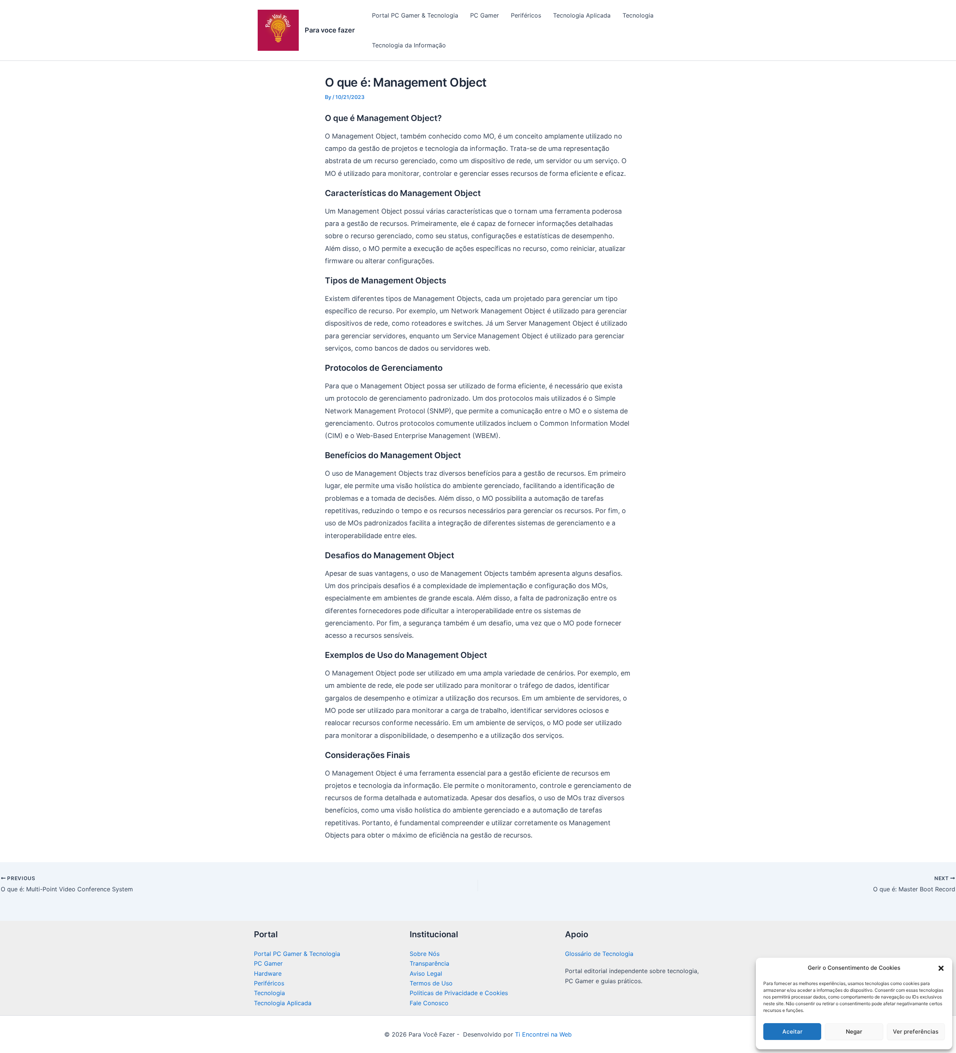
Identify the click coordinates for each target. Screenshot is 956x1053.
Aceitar (792, 1031)
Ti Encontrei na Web (542, 1034)
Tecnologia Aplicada (582, 15)
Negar (854, 1031)
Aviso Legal (426, 973)
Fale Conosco (429, 1003)
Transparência (429, 963)
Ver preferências (915, 1031)
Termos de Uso (431, 983)
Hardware (268, 973)
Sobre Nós (425, 953)
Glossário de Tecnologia (599, 953)
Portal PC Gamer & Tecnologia (415, 15)
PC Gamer (484, 15)
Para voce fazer (330, 30)
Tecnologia (638, 15)
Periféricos (526, 15)
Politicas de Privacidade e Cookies (459, 993)
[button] (941, 968)
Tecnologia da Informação (409, 45)
